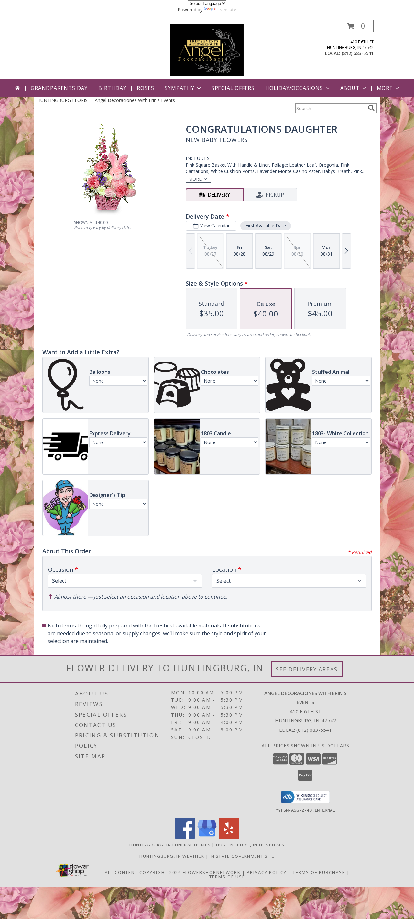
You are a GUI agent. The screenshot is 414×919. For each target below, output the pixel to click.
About (350, 88)
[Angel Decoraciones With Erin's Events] (207, 49)
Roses (145, 88)
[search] (371, 107)
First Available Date (265, 226)
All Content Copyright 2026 (143, 872)
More (385, 88)
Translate (226, 9)
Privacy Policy (267, 872)
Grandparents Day (59, 88)
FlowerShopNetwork (212, 872)
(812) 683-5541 (358, 53)
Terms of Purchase (319, 872)
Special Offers (233, 88)
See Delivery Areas (307, 669)
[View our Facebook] (185, 837)
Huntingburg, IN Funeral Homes (170, 845)
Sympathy (179, 88)
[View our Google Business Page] (207, 837)
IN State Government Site (242, 856)
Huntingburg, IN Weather (171, 856)
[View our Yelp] (229, 837)
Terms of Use (227, 876)
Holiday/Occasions (294, 88)
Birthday (112, 88)
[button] (356, 26)
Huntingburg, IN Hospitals (250, 845)
